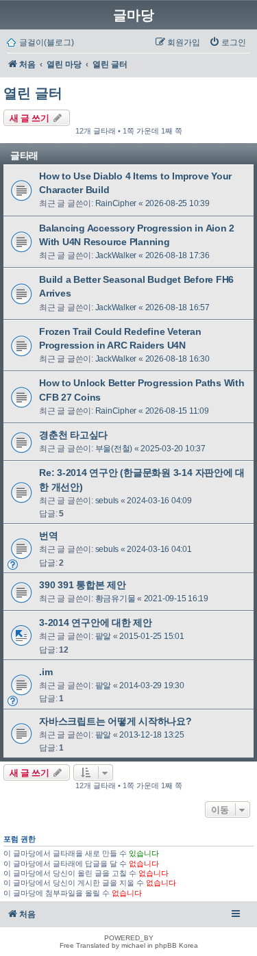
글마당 (133, 15)
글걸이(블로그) (46, 42)
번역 (48, 535)
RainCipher (116, 203)
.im (45, 671)
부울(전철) (114, 448)
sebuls (107, 500)
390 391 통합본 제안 (82, 584)
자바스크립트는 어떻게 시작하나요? (115, 721)
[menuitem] (227, 42)
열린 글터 (32, 93)
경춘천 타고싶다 (73, 434)
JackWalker (116, 255)
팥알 (103, 636)
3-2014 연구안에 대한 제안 (95, 622)
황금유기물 (115, 598)
